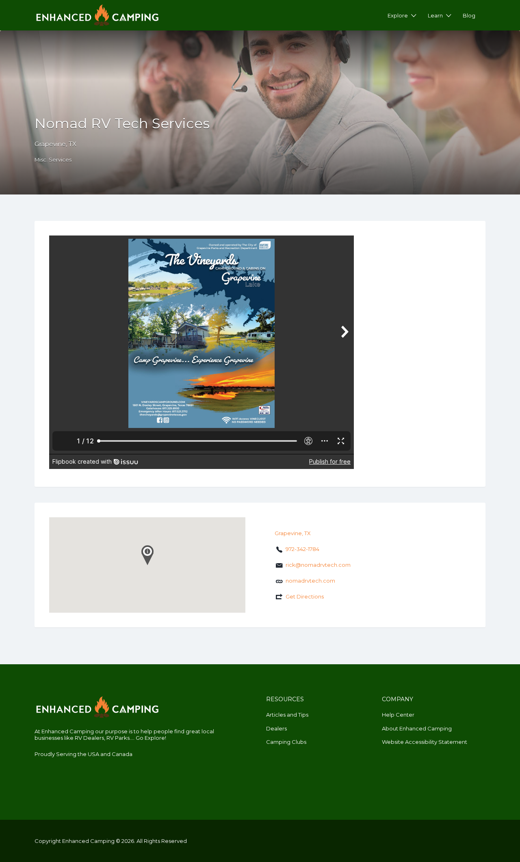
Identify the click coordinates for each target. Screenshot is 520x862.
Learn (435, 15)
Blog (469, 15)
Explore (398, 15)
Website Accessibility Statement (424, 742)
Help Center (398, 714)
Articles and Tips (287, 714)
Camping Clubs (286, 742)
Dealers (276, 728)
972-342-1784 (302, 549)
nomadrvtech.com (310, 580)
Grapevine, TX (55, 144)
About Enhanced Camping (417, 728)
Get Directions (305, 596)
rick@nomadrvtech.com (318, 565)
